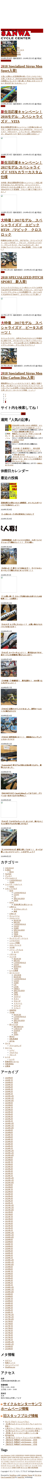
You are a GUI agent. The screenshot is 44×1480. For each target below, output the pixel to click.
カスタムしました (20, 909)
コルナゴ (17, 996)
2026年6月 (9, 1082)
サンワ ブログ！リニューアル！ (17, 1422)
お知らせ (12, 914)
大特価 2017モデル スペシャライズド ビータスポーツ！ (22, 327)
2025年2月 (9, 1119)
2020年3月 (9, 1253)
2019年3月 (9, 1280)
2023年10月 (9, 1155)
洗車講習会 (9, 1064)
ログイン (8, 1360)
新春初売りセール (12, 1062)
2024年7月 (9, 1135)
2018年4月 (9, 1305)
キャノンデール (31, 1459)
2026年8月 (9, 1078)
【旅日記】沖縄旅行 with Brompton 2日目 (21, 1442)
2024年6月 (9, 1137)
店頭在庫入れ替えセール (26, 431)
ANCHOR (17, 975)
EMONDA (4, 1457)
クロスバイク (6, 61)
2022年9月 (9, 1185)
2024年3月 (9, 1144)
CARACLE (18, 1029)
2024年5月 (9, 1139)
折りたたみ (21, 454)
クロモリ (7, 1461)
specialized (26, 1457)
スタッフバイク (15, 945)
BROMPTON (18, 1027)
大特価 (13, 1467)
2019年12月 (9, 1260)
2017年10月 (9, 1319)
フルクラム (13, 1052)
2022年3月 (9, 1198)
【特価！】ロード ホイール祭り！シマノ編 (21, 1433)
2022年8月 (9, 1187)
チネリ (16, 999)
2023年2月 (9, 1173)
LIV (15, 985)
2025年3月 (9, 1116)
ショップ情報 (14, 943)
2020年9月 (9, 1239)
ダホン (5, 1463)
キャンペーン (14, 916)
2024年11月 (9, 1126)
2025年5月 (9, 1112)
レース (7, 1057)
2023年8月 (9, 1160)
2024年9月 (9, 1130)
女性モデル (18, 936)
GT (15, 897)
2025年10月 (9, 1101)
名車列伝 (12, 1010)
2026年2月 (9, 1091)
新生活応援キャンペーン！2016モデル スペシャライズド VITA (22, 116)
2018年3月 (9, 1308)
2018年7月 (9, 1299)
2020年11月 (9, 1235)
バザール (12, 954)
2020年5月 (9, 1249)
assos (2, 1455)
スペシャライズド (30, 1461)
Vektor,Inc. (21, 1477)
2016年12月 (9, 1342)
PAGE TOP (41, 1433)
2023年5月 (9, 1167)
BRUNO (17, 922)
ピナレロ (17, 1006)
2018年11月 (9, 1290)
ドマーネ (34, 1463)
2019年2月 (9, 1283)
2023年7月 (9, 1162)
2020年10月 (9, 1237)
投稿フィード (10, 1363)
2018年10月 (9, 1292)
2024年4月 (9, 1142)
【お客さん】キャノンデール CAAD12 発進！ (22, 1431)
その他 (12, 947)
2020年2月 (9, 1255)
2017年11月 (9, 1317)
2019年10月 (9, 1264)
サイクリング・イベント (18, 938)
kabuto (11, 886)
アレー (5, 1459)
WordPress (13, 1475)
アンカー (8, 876)
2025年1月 (9, 1121)
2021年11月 (9, 1208)
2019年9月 (9, 1267)
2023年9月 (9, 1157)
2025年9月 (9, 1103)
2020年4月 (9, 1251)
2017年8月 (9, 1324)
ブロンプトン (20, 1465)
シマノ (12, 1050)
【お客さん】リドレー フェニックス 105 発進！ (23, 1437)
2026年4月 (9, 1087)
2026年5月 (9, 1085)
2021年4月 (9, 1223)
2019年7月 (9, 1271)
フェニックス (11, 1465)
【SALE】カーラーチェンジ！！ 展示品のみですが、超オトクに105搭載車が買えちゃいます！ (27, 459)
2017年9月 (9, 1321)
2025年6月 (9, 1110)
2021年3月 (9, 1226)
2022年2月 (9, 1201)
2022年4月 (9, 1196)
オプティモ (22, 1459)
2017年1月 (9, 1340)
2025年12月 (9, 1096)
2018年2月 (9, 1310)
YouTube (8, 874)
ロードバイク (9, 465)
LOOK (16, 987)
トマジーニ (18, 1003)
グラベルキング (15, 1046)
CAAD (12, 1455)
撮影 (29, 1467)
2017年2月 (9, 1337)
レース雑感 (13, 970)
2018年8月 (9, 1296)
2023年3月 (9, 1171)
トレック (16, 1463)
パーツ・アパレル (16, 950)
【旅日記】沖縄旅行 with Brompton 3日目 (21, 1440)
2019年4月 (9, 1278)
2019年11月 (9, 1262)
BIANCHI (17, 920)
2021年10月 (9, 1210)
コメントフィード (12, 1365)
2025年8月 (9, 1105)
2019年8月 (9, 1269)
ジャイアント (20, 1461)
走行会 (12, 1041)
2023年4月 (9, 1169)
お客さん (12, 907)
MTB (3, 215)
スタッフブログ (19, 440)
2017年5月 (9, 1330)
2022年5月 (9, 1194)
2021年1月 (9, 1230)
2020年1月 (9, 1258)
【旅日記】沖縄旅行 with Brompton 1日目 (21, 1444)
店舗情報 (15, 442)
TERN (16, 932)
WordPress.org (10, 1367)
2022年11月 (9, 1180)
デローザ (17, 1001)
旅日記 (12, 1036)
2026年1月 (9, 1094)
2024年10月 (9, 1128)
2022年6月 (9, 1192)
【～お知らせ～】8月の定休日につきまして (17, 514)
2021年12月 (9, 1205)
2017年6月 (9, 1328)
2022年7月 (9, 1189)
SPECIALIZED (6, 368)
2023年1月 (9, 1176)
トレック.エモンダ (25, 1463)
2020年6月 (9, 1246)
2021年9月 (9, 1212)
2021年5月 (9, 1221)
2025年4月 (9, 1114)
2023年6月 (9, 1164)
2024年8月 (9, 1132)
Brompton (7, 1455)
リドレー (17, 1008)
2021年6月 (9, 1219)
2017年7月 (9, 1326)
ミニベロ (12, 956)
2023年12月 (9, 1151)
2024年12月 (9, 1123)
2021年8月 (9, 1214)
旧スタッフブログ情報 (20, 1416)
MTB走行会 (9, 1435)
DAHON (17, 1031)
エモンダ (16, 1459)
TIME (16, 992)
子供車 (12, 1012)
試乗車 (7, 1066)
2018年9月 (9, 1294)
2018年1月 (9, 1312)
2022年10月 (9, 1183)
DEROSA (32, 1455)
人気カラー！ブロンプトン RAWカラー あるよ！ (23, 1428)
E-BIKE (8, 870)
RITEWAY (17, 966)
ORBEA (39, 463)
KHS (15, 454)
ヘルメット (27, 1465)
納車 (15, 911)
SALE (3, 106)
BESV (11, 872)
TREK (16, 900)
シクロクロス (14, 941)
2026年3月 (9, 1089)
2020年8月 (9, 1242)
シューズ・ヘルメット (13, 884)
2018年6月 (9, 1301)
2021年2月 (9, 1228)
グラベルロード (11, 878)
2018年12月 (9, 1287)
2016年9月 (9, 1346)
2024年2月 (9, 1146)
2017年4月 (9, 1333)
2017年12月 (9, 1315)
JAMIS (11, 882)
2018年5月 (9, 1303)
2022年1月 (9, 1203)
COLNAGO (9, 868)
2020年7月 (9, 1244)
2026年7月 (9, 1080)
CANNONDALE (15, 880)
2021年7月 (9, 1217)
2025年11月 (9, 1098)
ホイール (8, 1048)
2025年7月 (9, 1107)
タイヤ (16, 952)
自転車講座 (13, 1039)
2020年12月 (9, 1233)
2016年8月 (9, 1349)
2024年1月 (9, 1148)
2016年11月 (9, 1344)
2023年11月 (9, 1153)
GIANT (16, 895)
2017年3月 (9, 1335)
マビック (12, 1055)
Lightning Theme (26, 1475)
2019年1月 (9, 1285)
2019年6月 (9, 1274)
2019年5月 (9, 1276)
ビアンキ (40, 1463)
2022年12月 (9, 1178)
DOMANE (39, 1455)
